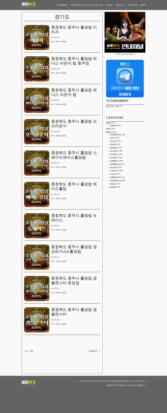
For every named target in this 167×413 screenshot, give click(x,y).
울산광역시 (114, 167)
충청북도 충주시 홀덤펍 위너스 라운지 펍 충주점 (74, 61)
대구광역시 (114, 151)
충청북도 (58, 41)
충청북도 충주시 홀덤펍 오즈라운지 (74, 123)
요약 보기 (56, 37)
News (108, 123)
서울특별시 (114, 161)
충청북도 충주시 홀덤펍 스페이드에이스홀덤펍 (74, 155)
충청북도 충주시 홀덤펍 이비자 (74, 29)
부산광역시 (114, 157)
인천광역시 (114, 171)
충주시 (53, 41)
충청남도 (113, 184)
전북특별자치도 (115, 177)
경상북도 (113, 144)
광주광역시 (114, 148)
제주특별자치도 (115, 180)
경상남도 (113, 141)
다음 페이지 (94, 351)
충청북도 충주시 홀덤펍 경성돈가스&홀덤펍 (74, 249)
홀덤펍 (64, 41)
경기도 (112, 138)
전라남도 (113, 174)
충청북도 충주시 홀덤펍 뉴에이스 (74, 218)
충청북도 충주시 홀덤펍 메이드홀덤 (74, 186)
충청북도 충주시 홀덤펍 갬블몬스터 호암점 (74, 280)
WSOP (108, 129)
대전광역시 (114, 154)
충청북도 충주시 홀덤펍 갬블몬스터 (74, 312)
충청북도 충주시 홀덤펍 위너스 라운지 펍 (74, 92)
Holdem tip (114, 125)
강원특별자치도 (115, 134)
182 (31, 351)
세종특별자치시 (115, 164)
